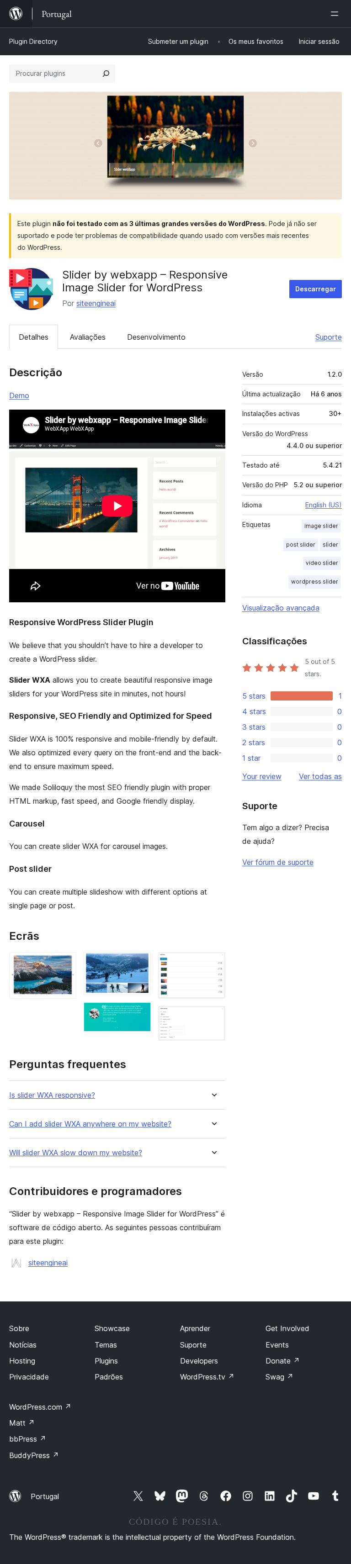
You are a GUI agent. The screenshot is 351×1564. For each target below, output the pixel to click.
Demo (19, 395)
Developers (199, 1360)
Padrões (109, 1376)
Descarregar (315, 289)
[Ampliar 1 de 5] (64, 964)
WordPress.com (40, 1406)
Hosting (22, 1360)
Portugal (45, 1496)
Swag (279, 1376)
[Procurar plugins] (106, 73)
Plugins (106, 1360)
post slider (300, 544)
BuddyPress (34, 1455)
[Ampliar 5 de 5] (213, 1018)
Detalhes (33, 337)
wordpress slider (314, 581)
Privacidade (29, 1376)
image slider (321, 525)
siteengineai (96, 303)
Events (277, 1344)
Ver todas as (320, 776)
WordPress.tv (207, 1376)
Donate (283, 1360)
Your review (262, 776)
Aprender (195, 1328)
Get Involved (287, 1328)
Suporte (328, 337)
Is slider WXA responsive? (52, 1095)
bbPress (27, 1438)
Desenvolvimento (156, 337)
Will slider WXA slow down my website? (75, 1152)
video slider (322, 562)
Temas (106, 1344)
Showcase (112, 1328)
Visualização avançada (280, 607)
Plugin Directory (33, 41)
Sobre (19, 1328)
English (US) (323, 505)
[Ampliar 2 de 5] (138, 964)
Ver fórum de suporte (278, 862)
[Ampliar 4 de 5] (213, 964)
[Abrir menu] (336, 13)
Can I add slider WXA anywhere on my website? (90, 1124)
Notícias (23, 1344)
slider (330, 544)
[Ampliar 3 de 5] (138, 1014)
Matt (22, 1422)
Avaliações (88, 337)
